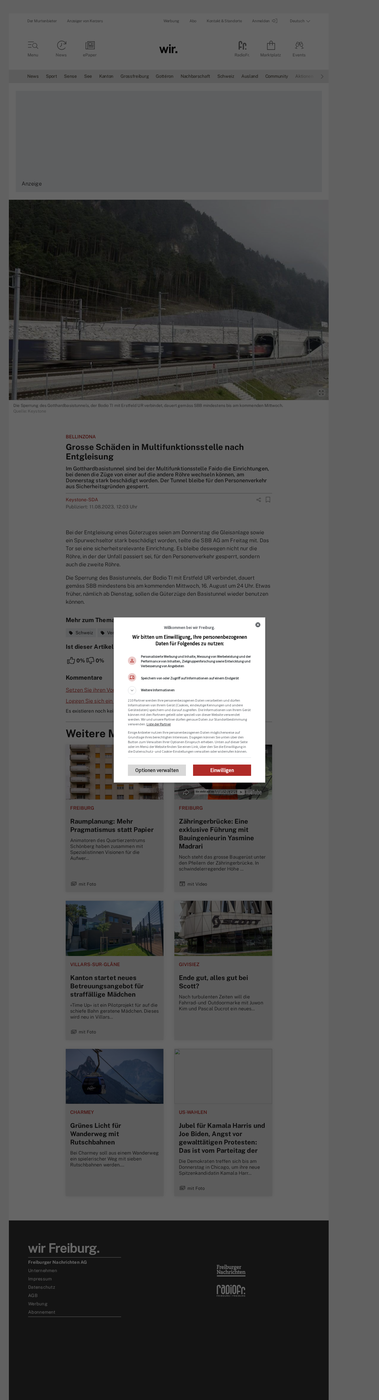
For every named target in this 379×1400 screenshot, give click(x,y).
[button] (189, 690)
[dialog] (189, 700)
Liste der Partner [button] (159, 724)
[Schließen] (258, 625)
